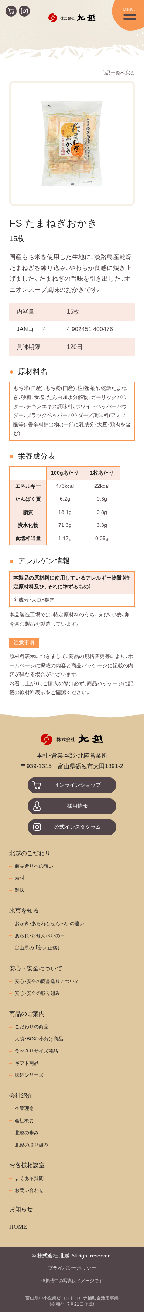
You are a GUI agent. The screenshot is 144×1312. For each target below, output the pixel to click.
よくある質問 (29, 1178)
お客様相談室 (27, 1165)
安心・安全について (35, 968)
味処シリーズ (29, 1075)
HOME (18, 1227)
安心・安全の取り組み (37, 993)
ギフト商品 (27, 1063)
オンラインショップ (77, 785)
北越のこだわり (30, 853)
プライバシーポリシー (72, 1268)
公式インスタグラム (77, 827)
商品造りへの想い (34, 866)
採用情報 (77, 806)
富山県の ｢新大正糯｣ (37, 948)
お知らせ (21, 1209)
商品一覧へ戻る (118, 73)
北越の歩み (27, 1133)
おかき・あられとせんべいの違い (49, 923)
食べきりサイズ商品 (36, 1051)
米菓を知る (24, 910)
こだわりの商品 (31, 1026)
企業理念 (24, 1108)
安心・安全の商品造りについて (47, 981)
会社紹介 (21, 1095)
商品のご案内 (27, 1014)
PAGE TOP (137, 1295)
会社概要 (24, 1120)
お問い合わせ (29, 1190)
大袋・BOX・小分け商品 (39, 1039)
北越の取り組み (31, 1145)
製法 (19, 890)
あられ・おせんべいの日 (40, 935)
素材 (19, 878)
